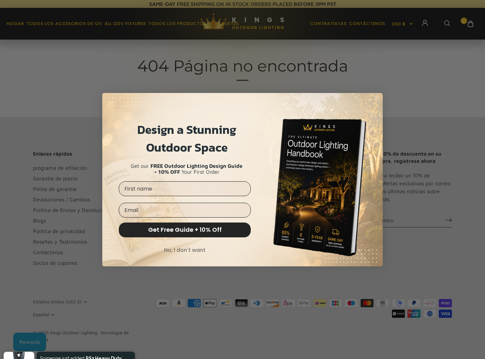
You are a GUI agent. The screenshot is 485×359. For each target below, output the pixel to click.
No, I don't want (185, 250)
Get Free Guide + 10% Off (185, 229)
